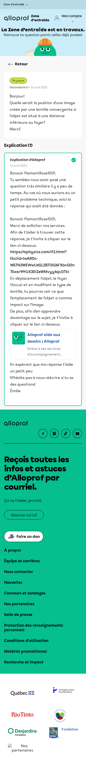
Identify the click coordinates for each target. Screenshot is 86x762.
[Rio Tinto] (22, 716)
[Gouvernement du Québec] (22, 693)
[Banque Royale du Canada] (63, 733)
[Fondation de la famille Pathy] (63, 693)
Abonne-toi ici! (24, 515)
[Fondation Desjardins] (22, 733)
